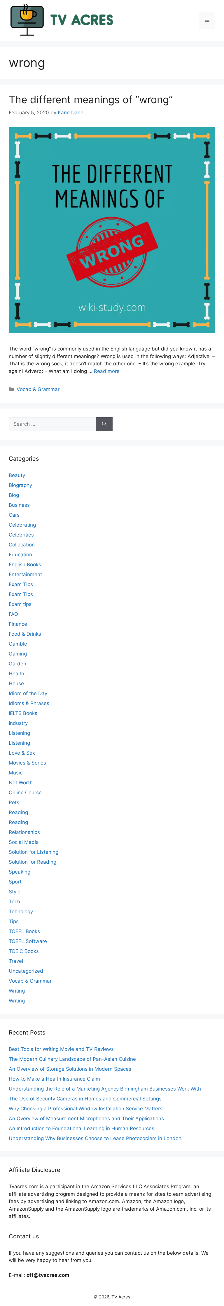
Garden (17, 664)
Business (19, 505)
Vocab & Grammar (38, 389)
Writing (17, 991)
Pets (14, 802)
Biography (20, 485)
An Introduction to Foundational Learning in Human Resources (81, 1128)
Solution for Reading (32, 862)
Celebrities (21, 535)
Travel (16, 961)
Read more (107, 371)
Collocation (22, 545)
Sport (15, 882)
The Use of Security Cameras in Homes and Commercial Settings (85, 1099)
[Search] (104, 424)
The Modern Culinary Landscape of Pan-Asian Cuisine (72, 1059)
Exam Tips (21, 584)
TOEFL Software (28, 941)
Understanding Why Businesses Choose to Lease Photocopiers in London (95, 1138)
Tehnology (21, 911)
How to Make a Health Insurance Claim (54, 1079)
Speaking (19, 872)
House (16, 683)
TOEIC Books (24, 951)
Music (15, 773)
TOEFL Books (24, 931)
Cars (14, 515)
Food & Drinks (25, 634)
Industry (18, 723)
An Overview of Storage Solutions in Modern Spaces (70, 1069)
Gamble (18, 644)
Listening (19, 733)
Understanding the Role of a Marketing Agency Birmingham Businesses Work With (105, 1089)
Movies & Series (27, 763)
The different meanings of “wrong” (91, 99)
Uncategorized (26, 971)
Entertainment (25, 574)
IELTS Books (23, 713)
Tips (14, 921)
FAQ (13, 614)
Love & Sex (22, 753)
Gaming (18, 654)
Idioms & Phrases (29, 703)
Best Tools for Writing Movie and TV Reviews (61, 1049)
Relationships (24, 832)
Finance (18, 624)
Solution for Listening (33, 852)
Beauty (17, 475)
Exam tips (20, 604)
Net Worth (21, 783)
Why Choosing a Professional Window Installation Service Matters (85, 1109)
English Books (25, 564)
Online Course (25, 792)
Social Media (24, 842)
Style (14, 892)
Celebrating (22, 525)
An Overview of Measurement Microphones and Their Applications (86, 1118)
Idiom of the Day (28, 693)
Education (20, 555)
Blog (14, 495)
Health (16, 673)
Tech (14, 901)
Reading (18, 812)
